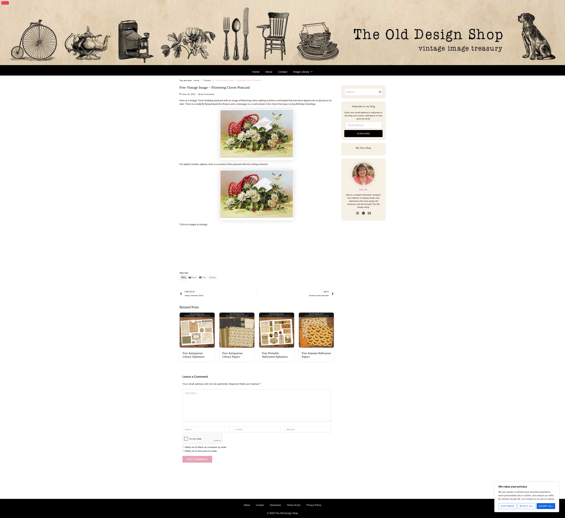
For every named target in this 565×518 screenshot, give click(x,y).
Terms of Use (294, 505)
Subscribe (363, 133)
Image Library (301, 71)
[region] (526, 497)
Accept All (546, 506)
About (268, 71)
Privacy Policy (313, 505)
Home (255, 71)
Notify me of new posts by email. (201, 451)
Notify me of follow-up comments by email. (206, 447)
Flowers (207, 80)
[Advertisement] (257, 250)
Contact (282, 71)
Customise (507, 506)
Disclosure (275, 505)
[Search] (380, 92)
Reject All (526, 506)
